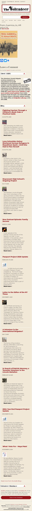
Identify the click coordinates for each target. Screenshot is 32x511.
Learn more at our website (16, 91)
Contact (22, 1)
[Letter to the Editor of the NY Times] (5, 302)
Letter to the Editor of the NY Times (15, 293)
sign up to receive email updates (15, 92)
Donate (4, 1)
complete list (22, 490)
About (4, 2)
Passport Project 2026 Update (15, 257)
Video (23, 20)
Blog (6, 20)
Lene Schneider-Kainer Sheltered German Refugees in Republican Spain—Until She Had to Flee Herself (16, 144)
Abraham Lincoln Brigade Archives (18, 504)
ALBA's (3, 490)
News (15, 20)
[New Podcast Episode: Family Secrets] (5, 229)
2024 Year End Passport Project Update (16, 410)
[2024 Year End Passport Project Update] (5, 419)
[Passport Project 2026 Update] (5, 265)
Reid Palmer (5, 28)
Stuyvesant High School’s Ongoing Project (13, 180)
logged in (8, 70)
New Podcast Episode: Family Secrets (15, 220)
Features (11, 20)
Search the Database (16, 497)
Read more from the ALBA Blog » (11, 481)
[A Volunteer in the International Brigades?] (5, 339)
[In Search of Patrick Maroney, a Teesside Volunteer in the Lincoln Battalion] (5, 380)
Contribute (10, 1)
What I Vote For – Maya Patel (15, 446)
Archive (17, 1)
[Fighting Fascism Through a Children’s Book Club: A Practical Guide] (5, 122)
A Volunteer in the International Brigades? (13, 330)
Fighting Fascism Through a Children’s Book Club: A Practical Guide (15, 112)
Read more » (8, 135)
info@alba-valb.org (19, 98)
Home (3, 20)
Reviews (19, 20)
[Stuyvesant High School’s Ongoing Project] (5, 189)
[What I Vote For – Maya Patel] (5, 454)
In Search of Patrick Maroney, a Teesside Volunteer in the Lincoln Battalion (16, 370)
